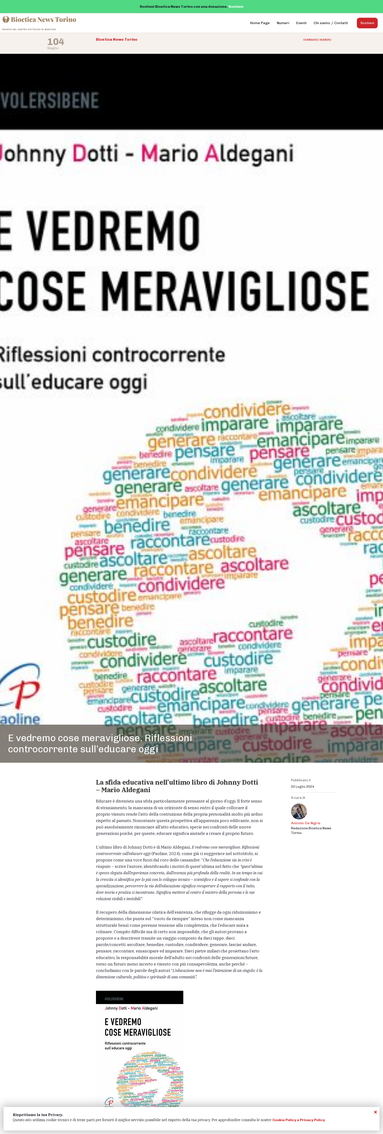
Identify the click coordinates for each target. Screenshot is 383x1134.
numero (317, 39)
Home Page (260, 23)
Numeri (283, 23)
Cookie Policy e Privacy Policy (298, 1120)
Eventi (301, 23)
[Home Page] (40, 23)
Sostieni (236, 6)
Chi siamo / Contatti (331, 23)
